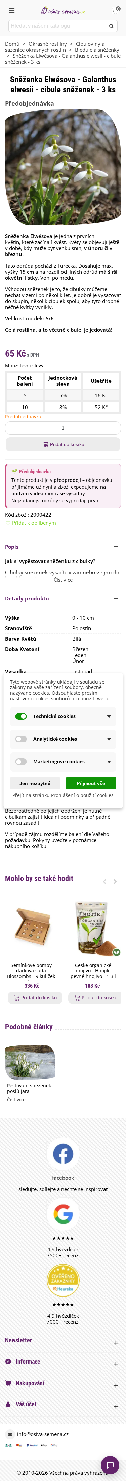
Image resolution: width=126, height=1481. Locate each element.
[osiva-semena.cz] (63, 10)
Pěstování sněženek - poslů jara (30, 1088)
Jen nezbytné (34, 783)
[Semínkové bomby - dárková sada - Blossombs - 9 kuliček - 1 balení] (32, 928)
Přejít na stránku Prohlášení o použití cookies (63, 795)
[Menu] (11, 10)
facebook (63, 1177)
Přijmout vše (91, 783)
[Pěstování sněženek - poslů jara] (30, 1061)
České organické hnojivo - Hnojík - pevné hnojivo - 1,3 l (93, 971)
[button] (63, 546)
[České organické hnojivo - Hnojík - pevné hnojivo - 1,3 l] (93, 928)
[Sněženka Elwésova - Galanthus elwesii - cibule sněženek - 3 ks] (63, 166)
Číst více (16, 1100)
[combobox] (57, 26)
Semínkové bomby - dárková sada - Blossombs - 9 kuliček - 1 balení (32, 974)
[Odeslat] (111, 26)
